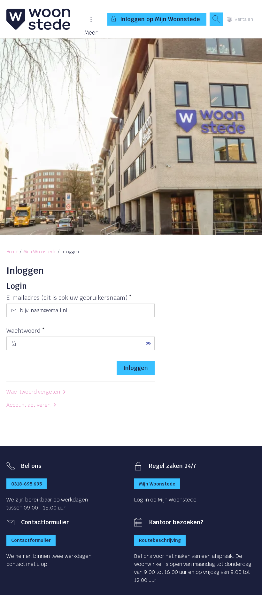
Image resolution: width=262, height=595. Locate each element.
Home (12, 252)
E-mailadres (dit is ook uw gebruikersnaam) (80, 297)
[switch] (148, 343)
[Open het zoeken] (216, 19)
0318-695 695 (26, 484)
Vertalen (244, 19)
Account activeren (28, 405)
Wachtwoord (38, 330)
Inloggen (135, 367)
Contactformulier (31, 540)
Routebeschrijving (160, 540)
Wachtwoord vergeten (33, 391)
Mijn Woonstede (39, 252)
